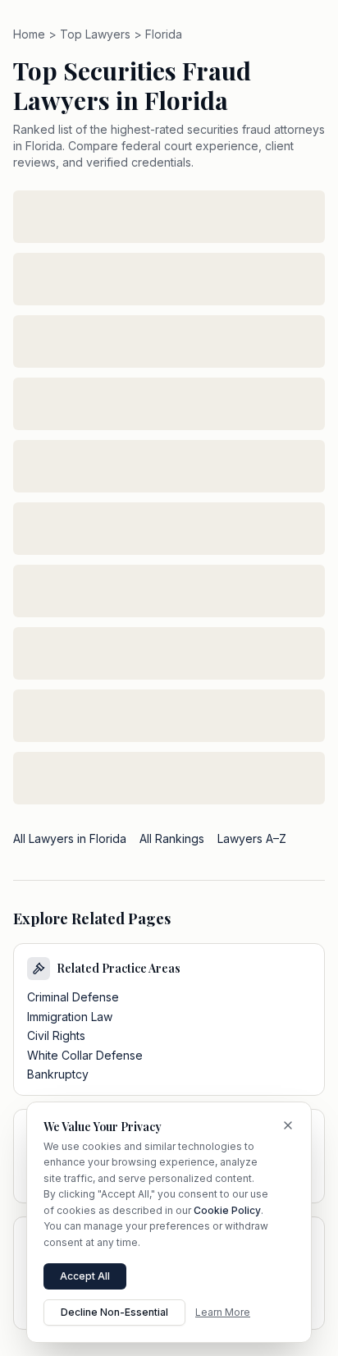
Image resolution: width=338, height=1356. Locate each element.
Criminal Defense (73, 997)
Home (29, 34)
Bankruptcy (58, 1074)
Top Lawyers (95, 34)
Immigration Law (69, 1017)
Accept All (85, 1276)
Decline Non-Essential (114, 1312)
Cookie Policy (227, 1210)
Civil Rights (56, 1035)
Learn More (222, 1312)
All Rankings (171, 838)
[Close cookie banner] (288, 1125)
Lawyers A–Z (251, 838)
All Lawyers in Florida (69, 838)
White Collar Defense (85, 1055)
